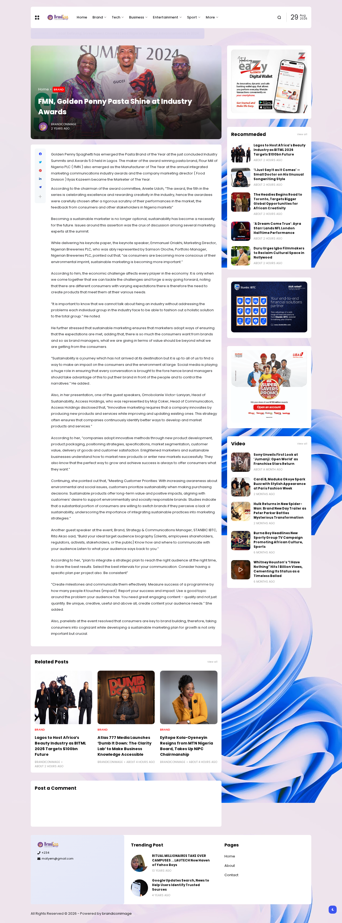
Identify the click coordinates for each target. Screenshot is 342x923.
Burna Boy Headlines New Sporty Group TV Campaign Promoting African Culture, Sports (278, 540)
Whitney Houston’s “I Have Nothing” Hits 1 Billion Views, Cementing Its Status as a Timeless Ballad (278, 569)
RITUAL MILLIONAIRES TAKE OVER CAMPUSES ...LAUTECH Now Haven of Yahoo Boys (181, 860)
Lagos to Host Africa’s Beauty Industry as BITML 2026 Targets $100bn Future (60, 746)
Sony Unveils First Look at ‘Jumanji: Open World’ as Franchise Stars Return (276, 459)
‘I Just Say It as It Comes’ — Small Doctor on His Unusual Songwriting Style (279, 174)
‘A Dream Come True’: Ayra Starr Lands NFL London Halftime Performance (277, 228)
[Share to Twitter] (40, 162)
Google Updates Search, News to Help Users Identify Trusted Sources (180, 885)
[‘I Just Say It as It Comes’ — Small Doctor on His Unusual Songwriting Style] (240, 177)
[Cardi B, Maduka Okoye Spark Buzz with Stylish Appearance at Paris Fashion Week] (240, 486)
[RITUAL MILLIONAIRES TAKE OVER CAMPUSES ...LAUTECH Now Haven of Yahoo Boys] (139, 863)
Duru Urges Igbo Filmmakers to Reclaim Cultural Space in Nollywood (279, 253)
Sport (192, 17)
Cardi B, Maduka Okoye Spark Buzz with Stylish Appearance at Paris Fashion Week (280, 484)
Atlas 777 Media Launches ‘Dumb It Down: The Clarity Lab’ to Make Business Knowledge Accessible (124, 746)
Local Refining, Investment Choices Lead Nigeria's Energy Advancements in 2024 (127, 33)
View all (212, 661)
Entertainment (165, 17)
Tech (116, 17)
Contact (231, 875)
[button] (40, 196)
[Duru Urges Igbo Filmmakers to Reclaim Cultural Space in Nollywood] (240, 255)
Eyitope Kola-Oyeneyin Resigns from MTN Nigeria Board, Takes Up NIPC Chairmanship (186, 746)
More (210, 17)
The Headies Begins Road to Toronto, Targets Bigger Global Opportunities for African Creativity (278, 201)
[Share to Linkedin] (40, 178)
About (229, 865)
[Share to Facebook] (40, 154)
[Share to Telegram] (40, 187)
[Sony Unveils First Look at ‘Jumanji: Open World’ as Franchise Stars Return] (240, 462)
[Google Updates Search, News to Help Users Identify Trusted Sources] (139, 888)
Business (136, 17)
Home (82, 17)
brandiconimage (117, 913)
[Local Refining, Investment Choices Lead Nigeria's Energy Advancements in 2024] (52, 33)
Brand (97, 17)
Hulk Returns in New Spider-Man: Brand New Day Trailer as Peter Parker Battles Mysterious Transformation (280, 511)
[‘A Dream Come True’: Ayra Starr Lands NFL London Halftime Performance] (240, 231)
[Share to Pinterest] (40, 170)
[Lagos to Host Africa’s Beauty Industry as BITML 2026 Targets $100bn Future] (63, 697)
